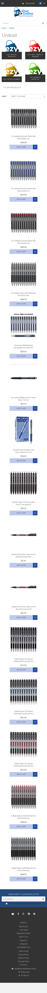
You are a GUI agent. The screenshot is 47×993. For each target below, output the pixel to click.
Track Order (23, 930)
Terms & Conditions (26, 903)
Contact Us (24, 944)
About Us (23, 940)
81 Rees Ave (25, 972)
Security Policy (23, 961)
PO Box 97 (25, 975)
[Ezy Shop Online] (23, 12)
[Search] (43, 23)
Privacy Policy (37, 903)
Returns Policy (23, 958)
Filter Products (12, 88)
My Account (29, 3)
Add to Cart (21, 147)
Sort (4, 96)
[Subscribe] (42, 899)
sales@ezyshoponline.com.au (25, 969)
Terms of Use (24, 951)
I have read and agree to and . (24, 903)
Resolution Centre (23, 933)
